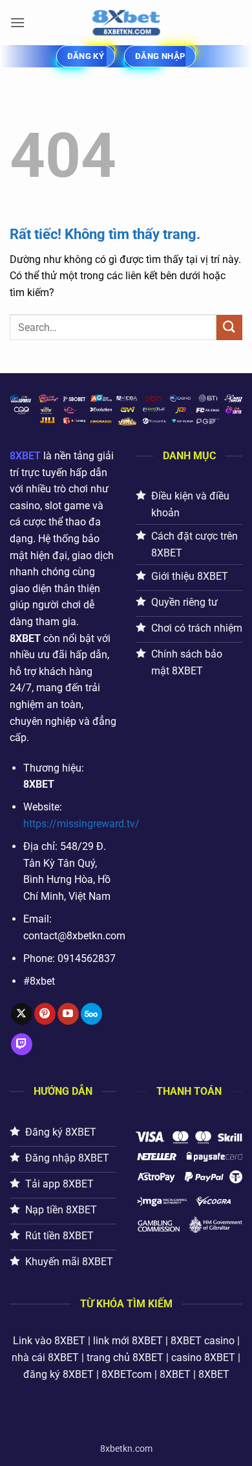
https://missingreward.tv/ (81, 824)
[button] (17, 22)
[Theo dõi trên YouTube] (68, 1014)
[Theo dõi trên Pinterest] (45, 1014)
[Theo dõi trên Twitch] (21, 1044)
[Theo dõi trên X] (21, 1014)
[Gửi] (229, 327)
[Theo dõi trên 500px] (91, 1014)
